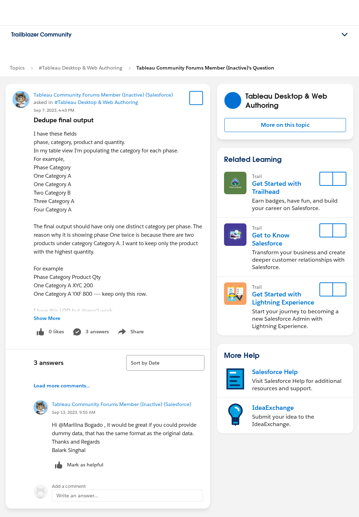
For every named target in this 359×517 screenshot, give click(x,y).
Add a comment (69, 486)
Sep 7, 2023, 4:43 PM (54, 110)
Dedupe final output (64, 120)
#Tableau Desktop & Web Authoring (80, 68)
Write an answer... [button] (77, 495)
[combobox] (165, 363)
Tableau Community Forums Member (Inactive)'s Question (205, 68)
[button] (285, 125)
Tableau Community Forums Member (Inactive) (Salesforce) (103, 95)
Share (130, 333)
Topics (17, 68)
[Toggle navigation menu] (344, 34)
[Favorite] (196, 98)
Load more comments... (62, 385)
